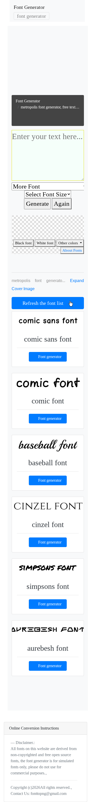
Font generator (49, 357)
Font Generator (29, 7)
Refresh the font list (45, 303)
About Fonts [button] (72, 250)
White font (45, 243)
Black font (23, 243)
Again (62, 203)
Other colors (68, 243)
